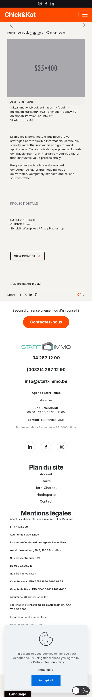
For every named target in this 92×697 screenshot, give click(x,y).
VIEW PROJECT (25, 256)
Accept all (46, 680)
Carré (46, 481)
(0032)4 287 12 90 (46, 369)
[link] (46, 346)
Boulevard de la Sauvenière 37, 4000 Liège (46, 427)
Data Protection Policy (48, 662)
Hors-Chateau (46, 488)
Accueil (46, 474)
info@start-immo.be (46, 381)
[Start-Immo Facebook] (46, 447)
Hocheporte (46, 495)
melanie (35, 32)
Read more (46, 669)
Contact (46, 501)
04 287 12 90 (46, 357)
